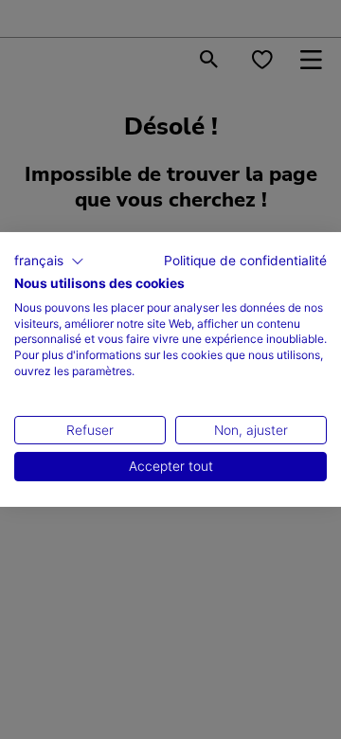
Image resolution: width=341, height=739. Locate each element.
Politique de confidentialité (245, 260)
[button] (49, 261)
